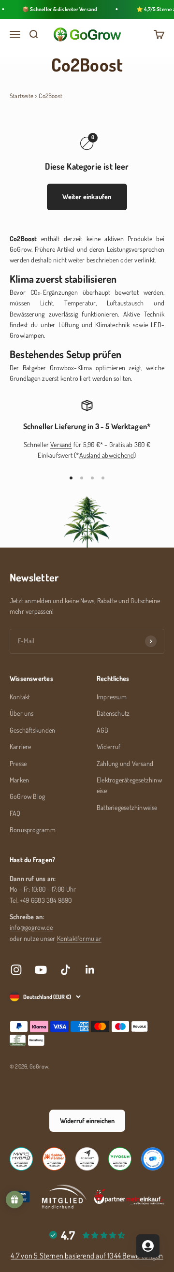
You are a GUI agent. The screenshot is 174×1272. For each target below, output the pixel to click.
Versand (61, 444)
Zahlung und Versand (125, 763)
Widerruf (109, 746)
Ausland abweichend (106, 455)
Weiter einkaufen (86, 196)
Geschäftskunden (32, 730)
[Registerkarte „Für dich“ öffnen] (148, 1246)
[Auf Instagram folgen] (16, 969)
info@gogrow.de (31, 927)
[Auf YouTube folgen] (40, 969)
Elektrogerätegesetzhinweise (129, 785)
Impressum (112, 697)
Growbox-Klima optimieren (87, 367)
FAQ (15, 813)
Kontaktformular (79, 938)
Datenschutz (113, 713)
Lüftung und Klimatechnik (94, 324)
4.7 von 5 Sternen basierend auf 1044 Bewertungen (87, 1255)
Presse (18, 763)
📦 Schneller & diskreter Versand (57, 9)
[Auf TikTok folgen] (65, 969)
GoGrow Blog (27, 796)
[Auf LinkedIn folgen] (90, 969)
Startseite (21, 96)
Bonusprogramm (33, 829)
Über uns (22, 713)
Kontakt (20, 697)
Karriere (20, 746)
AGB (103, 730)
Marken (19, 780)
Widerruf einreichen (87, 1120)
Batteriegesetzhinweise (127, 807)
